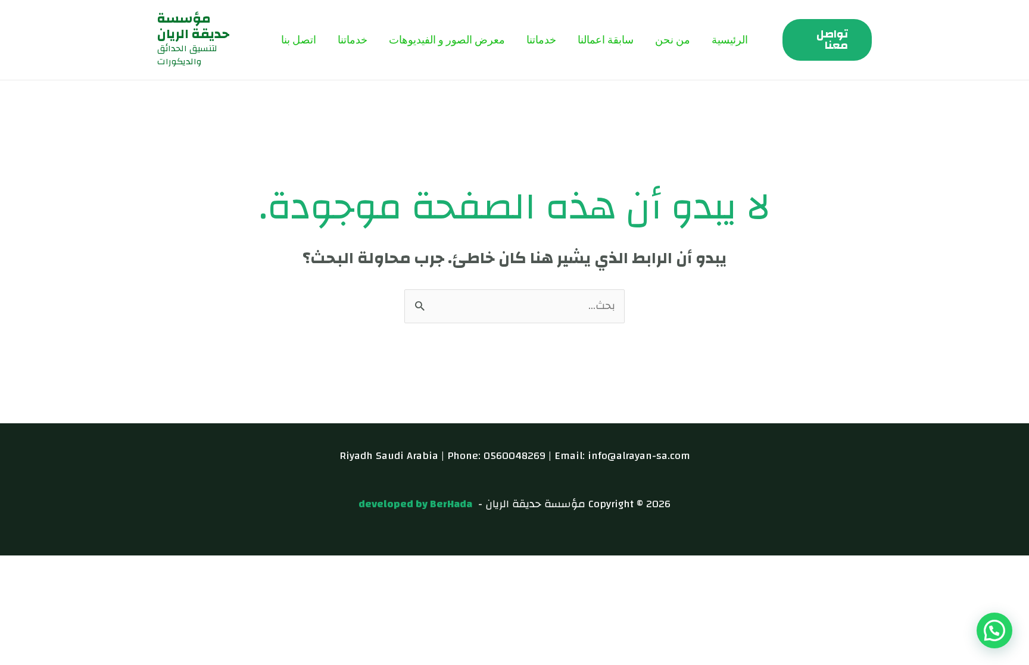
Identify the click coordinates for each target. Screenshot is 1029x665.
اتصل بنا (298, 39)
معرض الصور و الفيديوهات (447, 39)
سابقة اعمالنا (606, 39)
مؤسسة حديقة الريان (193, 26)
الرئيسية (730, 39)
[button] (827, 40)
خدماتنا (541, 39)
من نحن (672, 39)
